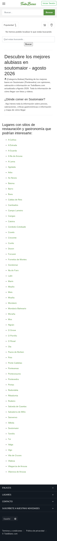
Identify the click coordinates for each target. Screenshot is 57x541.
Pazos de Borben (16, 352)
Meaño (11, 287)
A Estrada (12, 145)
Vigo (10, 450)
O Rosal (11, 341)
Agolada (12, 167)
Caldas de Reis (15, 199)
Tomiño (11, 433)
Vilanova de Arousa (17, 472)
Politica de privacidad (35, 531)
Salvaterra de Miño (17, 412)
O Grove (12, 330)
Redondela (13, 390)
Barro (10, 189)
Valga (10, 444)
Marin (10, 281)
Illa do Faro (13, 270)
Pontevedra (13, 379)
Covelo (11, 232)
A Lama (11, 161)
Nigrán (11, 325)
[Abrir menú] (3, 2)
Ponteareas (13, 368)
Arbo (10, 172)
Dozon (11, 248)
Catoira (11, 221)
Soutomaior (13, 428)
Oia (9, 346)
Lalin (10, 276)
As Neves (12, 178)
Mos (10, 319)
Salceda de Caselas (17, 406)
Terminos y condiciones (12, 531)
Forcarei (12, 254)
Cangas (11, 216)
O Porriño (12, 335)
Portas (11, 384)
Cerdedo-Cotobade (17, 227)
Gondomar (13, 265)
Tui (9, 439)
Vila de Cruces (14, 455)
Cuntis (11, 243)
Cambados (13, 205)
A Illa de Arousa (15, 156)
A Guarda (12, 150)
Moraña (11, 314)
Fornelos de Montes (17, 259)
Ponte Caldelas (15, 363)
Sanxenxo (12, 417)
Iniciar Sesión (49, 3)
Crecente (12, 238)
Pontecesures (14, 374)
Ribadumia (13, 395)
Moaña (11, 297)
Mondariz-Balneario (17, 308)
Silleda (11, 423)
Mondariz (12, 303)
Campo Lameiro (15, 210)
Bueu (10, 194)
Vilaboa (11, 461)
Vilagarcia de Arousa (17, 466)
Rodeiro (11, 401)
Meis (10, 292)
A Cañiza (12, 140)
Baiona (11, 183)
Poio (10, 357)
